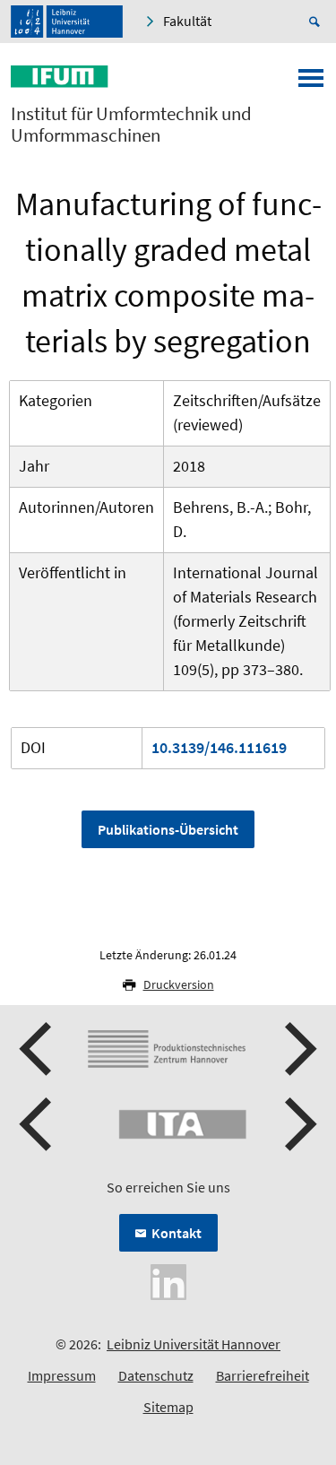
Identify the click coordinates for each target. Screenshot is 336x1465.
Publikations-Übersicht (168, 829)
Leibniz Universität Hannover (193, 1344)
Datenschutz (156, 1375)
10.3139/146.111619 (219, 747)
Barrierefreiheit (262, 1375)
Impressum (62, 1375)
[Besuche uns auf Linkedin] (168, 1280)
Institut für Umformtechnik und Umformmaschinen (131, 124)
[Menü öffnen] (311, 83)
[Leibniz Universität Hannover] (67, 21)
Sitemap (168, 1407)
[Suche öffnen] (317, 21)
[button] (38, 1049)
